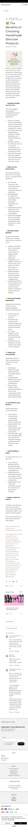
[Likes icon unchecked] (10, 651)
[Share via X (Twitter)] (9, 581)
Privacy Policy (13, 770)
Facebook (13, 800)
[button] (22, 4)
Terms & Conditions (14, 768)
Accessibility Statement (14, 775)
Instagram (13, 798)
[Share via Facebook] (6, 581)
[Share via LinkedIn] (13, 581)
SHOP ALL (3, 757)
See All (20, 592)
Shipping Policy (14, 772)
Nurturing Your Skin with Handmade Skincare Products (12, 608)
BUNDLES (3, 760)
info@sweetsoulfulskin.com (14, 787)
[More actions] (21, 19)
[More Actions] (23, 636)
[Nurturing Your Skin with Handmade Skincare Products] (14, 600)
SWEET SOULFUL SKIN (8, 722)
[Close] (26, 816)
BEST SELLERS (5, 758)
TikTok (13, 797)
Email (4, 737)
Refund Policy (13, 773)
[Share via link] (17, 581)
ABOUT (3, 755)
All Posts (6, 10)
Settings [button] (14, 826)
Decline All (7, 823)
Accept (20, 823)
